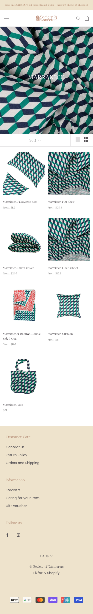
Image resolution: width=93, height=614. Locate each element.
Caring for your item (23, 498)
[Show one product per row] (78, 139)
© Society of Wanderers (47, 566)
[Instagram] (18, 534)
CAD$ (44, 556)
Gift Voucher (16, 505)
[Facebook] (7, 534)
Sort (33, 140)
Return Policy (16, 455)
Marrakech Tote (13, 404)
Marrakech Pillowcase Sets (20, 201)
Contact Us (15, 447)
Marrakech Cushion (60, 333)
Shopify (53, 573)
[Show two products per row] (86, 139)
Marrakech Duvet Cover (18, 267)
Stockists (13, 490)
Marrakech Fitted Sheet (63, 267)
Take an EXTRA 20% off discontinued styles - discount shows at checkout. (46, 4)
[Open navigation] (6, 18)
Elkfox (38, 573)
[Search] (78, 18)
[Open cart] (87, 18)
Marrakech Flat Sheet (61, 201)
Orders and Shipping (22, 462)
